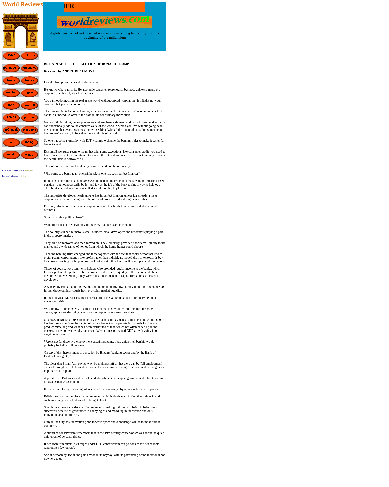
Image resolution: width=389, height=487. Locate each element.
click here (24, 176)
